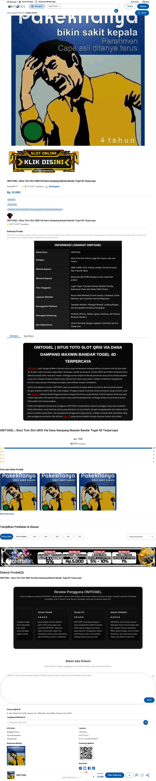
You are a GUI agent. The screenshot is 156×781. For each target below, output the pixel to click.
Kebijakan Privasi (13, 732)
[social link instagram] (80, 768)
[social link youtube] (84, 768)
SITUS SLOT (84, 735)
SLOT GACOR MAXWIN (88, 739)
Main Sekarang (114, 775)
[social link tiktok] (93, 768)
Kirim (149, 700)
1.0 (79, 537)
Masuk (143, 6)
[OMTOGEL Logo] (17, 6)
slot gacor (35, 394)
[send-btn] (145, 722)
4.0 (45, 537)
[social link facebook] (89, 768)
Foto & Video (21, 537)
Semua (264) (7, 537)
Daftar (130, 6)
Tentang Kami (12, 739)
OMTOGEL (32, 368)
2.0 (68, 537)
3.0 (57, 537)
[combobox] (141, 536)
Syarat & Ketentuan (14, 735)
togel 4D (66, 416)
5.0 (34, 537)
